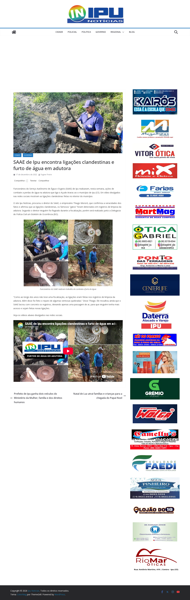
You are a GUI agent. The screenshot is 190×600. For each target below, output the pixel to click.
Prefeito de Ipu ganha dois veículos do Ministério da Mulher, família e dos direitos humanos (38, 398)
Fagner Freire (46, 174)
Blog (132, 31)
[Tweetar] (33, 181)
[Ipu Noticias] (14, 32)
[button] (122, 32)
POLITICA (86, 31)
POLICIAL (72, 31)
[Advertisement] (95, 58)
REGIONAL (116, 31)
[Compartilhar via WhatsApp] (43, 181)
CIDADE (59, 31)
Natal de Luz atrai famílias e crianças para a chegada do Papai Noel (97, 396)
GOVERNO (101, 31)
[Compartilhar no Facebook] (19, 181)
